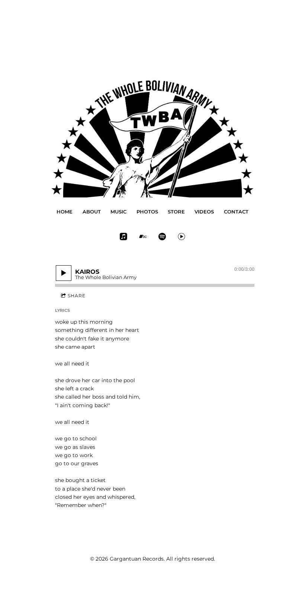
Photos (147, 212)
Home (65, 212)
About (92, 212)
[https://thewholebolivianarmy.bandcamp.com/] (143, 236)
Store (176, 212)
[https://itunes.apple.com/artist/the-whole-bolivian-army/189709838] (123, 236)
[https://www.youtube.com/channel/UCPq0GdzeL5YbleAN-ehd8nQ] (181, 236)
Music (118, 212)
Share (77, 295)
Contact (236, 212)
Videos (204, 212)
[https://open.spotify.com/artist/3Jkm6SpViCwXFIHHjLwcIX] (162, 236)
